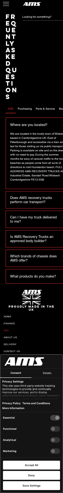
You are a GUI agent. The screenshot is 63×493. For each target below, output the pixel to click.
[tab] (11, 108)
